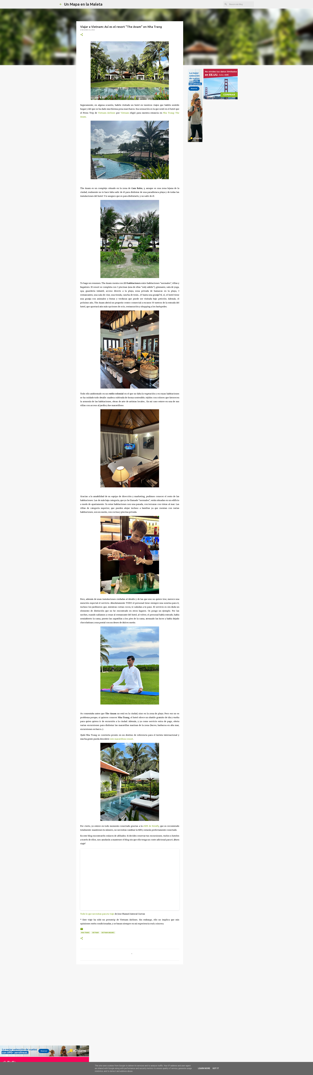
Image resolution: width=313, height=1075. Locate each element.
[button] (81, 34)
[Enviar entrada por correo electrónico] (81, 930)
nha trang (85, 932)
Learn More (204, 1068)
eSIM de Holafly (151, 826)
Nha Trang (168, 113)
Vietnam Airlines (106, 113)
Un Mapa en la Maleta (83, 4)
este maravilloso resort (121, 739)
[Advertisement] (85, 1004)
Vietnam (125, 113)
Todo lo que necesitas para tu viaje (97, 914)
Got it (215, 1068)
